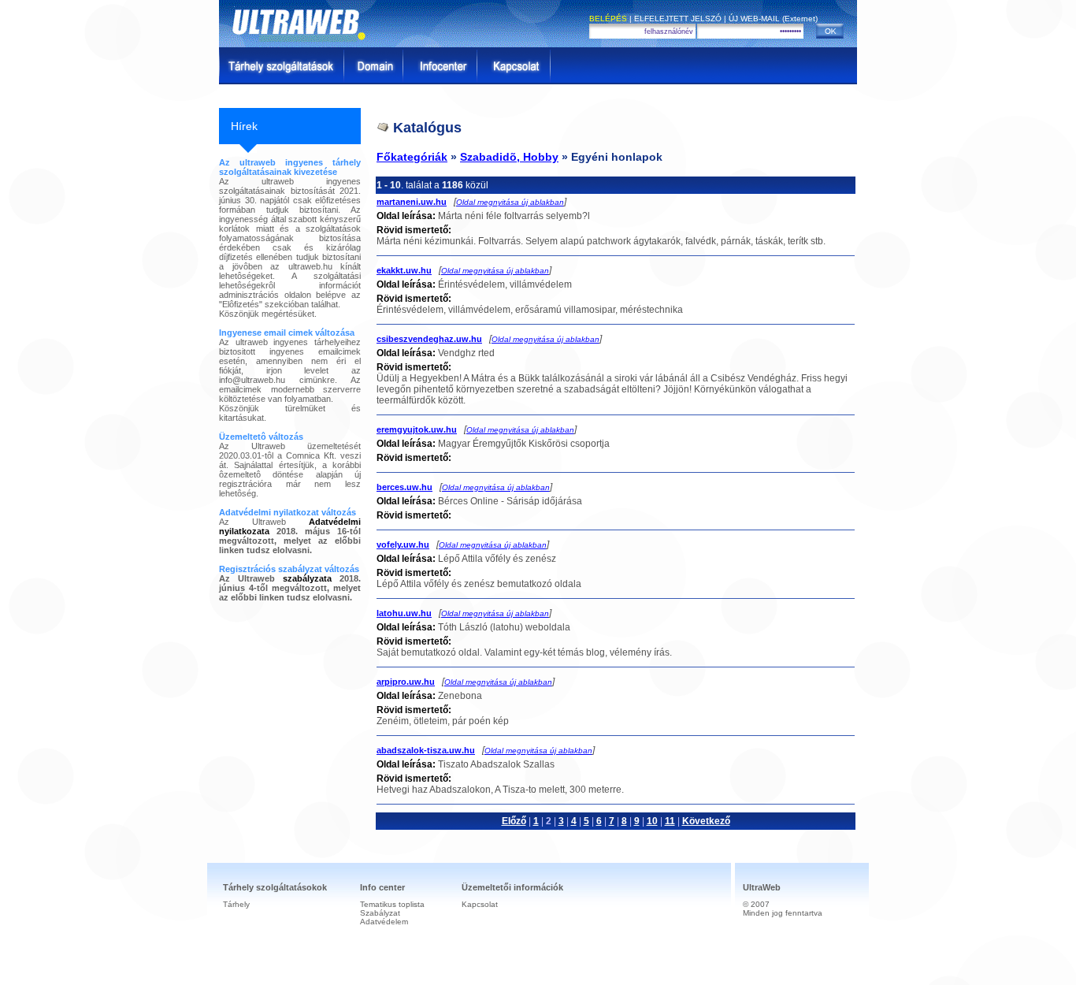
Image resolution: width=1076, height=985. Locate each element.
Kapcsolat (480, 904)
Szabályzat (380, 913)
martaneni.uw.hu (412, 201)
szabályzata (307, 578)
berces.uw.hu (404, 487)
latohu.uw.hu (404, 613)
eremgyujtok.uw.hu (417, 429)
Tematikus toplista (392, 904)
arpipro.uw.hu (406, 681)
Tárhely (236, 904)
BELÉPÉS (608, 18)
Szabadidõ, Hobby (509, 157)
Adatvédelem (384, 921)
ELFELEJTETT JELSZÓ (678, 18)
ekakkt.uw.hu (404, 270)
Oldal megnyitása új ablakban (510, 202)
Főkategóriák (412, 157)
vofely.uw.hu (403, 544)
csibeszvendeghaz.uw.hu (429, 339)
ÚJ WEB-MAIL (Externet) (773, 18)
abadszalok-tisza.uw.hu (426, 750)
